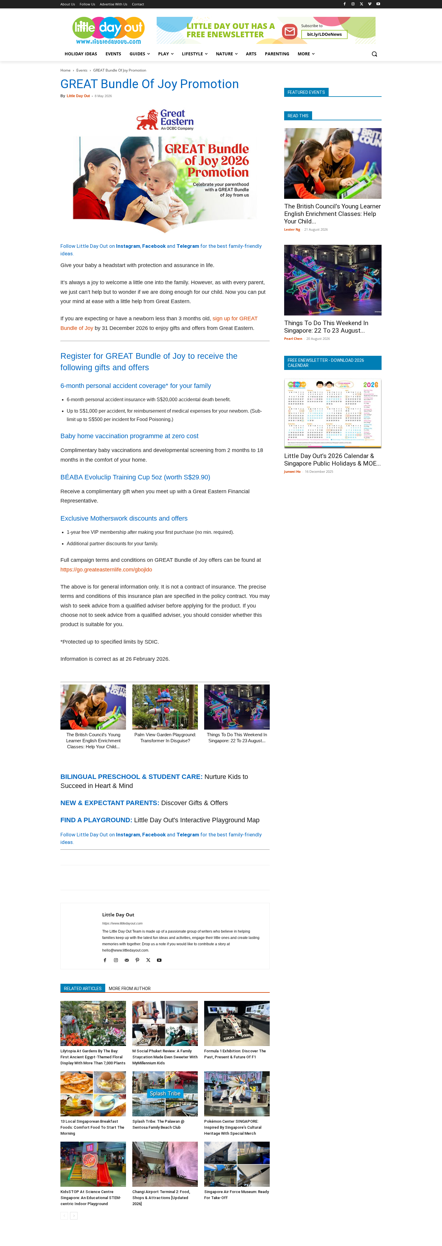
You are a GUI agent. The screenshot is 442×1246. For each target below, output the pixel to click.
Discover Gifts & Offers (194, 803)
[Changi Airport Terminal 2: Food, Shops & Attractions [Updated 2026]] (165, 1164)
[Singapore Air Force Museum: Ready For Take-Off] (237, 1164)
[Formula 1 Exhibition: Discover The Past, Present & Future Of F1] (237, 1023)
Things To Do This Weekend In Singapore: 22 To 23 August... (326, 326)
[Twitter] (361, 4)
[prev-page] (64, 1216)
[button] (374, 54)
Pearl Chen (293, 338)
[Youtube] (378, 4)
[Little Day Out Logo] (108, 30)
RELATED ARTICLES (83, 988)
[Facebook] (344, 4)
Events (81, 70)
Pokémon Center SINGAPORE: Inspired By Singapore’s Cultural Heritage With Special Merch (232, 1127)
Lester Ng (292, 229)
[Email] (122, 878)
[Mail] (129, 960)
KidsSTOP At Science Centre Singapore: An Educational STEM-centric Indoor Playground (90, 1197)
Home (65, 70)
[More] (163, 878)
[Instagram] (353, 4)
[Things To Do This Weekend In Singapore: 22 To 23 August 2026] (237, 707)
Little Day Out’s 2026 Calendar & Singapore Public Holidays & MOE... (332, 459)
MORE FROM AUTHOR (130, 988)
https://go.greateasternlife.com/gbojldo (106, 570)
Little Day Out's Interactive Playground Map (196, 820)
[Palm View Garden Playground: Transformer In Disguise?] (165, 707)
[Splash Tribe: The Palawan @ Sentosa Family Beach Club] (165, 1093)
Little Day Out (78, 96)
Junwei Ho (292, 471)
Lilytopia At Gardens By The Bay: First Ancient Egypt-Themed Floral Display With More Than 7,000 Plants (92, 1057)
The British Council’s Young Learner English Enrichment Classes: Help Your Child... (93, 740)
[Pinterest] (94, 878)
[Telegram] (149, 878)
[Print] (136, 878)
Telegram (187, 246)
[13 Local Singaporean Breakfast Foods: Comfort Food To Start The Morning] (93, 1093)
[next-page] (74, 1216)
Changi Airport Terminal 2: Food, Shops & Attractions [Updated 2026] (161, 1197)
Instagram (128, 246)
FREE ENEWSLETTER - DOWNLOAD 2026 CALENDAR (326, 363)
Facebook (154, 246)
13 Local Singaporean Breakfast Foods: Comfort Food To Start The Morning (92, 1127)
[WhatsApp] (108, 878)
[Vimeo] (369, 4)
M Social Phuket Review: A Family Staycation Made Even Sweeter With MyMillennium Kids (165, 1057)
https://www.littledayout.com (122, 923)
